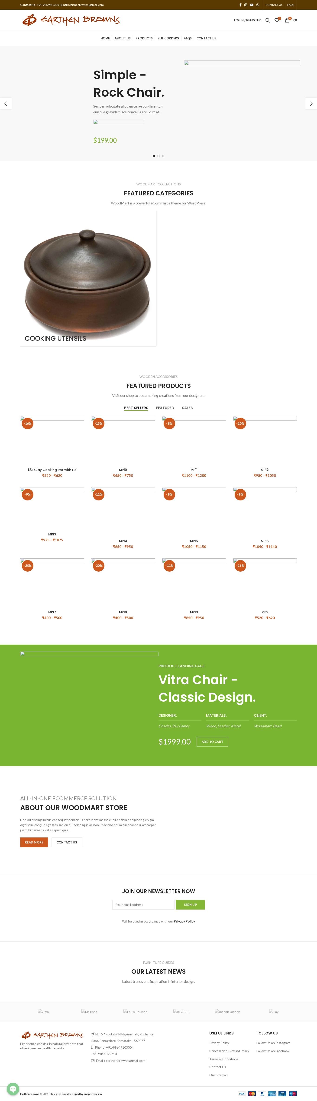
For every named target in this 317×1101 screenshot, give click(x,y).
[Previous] (6, 103)
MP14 (123, 541)
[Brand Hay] (274, 1011)
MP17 (52, 612)
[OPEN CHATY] (13, 1089)
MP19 (194, 612)
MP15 (194, 541)
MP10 (123, 470)
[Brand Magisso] (89, 1011)
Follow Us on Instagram (273, 1043)
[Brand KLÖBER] (181, 1011)
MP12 (265, 470)
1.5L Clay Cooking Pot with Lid (52, 470)
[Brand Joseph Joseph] (228, 1011)
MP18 (123, 612)
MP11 (194, 470)
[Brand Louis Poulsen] (135, 1011)
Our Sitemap (218, 1075)
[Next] (311, 103)
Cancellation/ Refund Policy (229, 1051)
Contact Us (217, 1067)
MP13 (52, 534)
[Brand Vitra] (43, 1011)
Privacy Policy (219, 1043)
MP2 (265, 612)
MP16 (265, 541)
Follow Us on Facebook (272, 1051)
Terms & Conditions (223, 1059)
